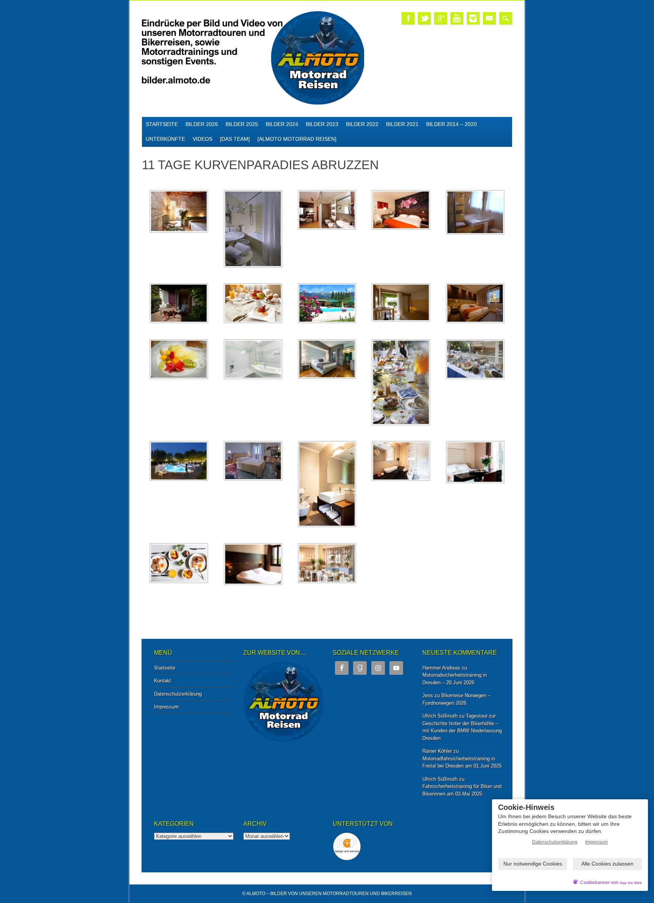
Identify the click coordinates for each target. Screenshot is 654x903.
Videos (202, 139)
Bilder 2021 (402, 124)
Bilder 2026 (201, 124)
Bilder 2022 (362, 124)
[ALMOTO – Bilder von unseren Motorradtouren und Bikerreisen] (253, 103)
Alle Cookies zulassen (607, 864)
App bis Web (631, 883)
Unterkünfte (165, 139)
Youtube (456, 18)
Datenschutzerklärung (178, 694)
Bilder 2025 (242, 124)
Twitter (424, 18)
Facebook (408, 18)
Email (489, 18)
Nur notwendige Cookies (532, 864)
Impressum (166, 707)
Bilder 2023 (322, 124)
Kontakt (162, 680)
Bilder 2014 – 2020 (451, 124)
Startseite (162, 124)
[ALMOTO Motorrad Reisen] (296, 139)
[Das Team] (235, 139)
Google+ (440, 18)
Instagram (473, 18)
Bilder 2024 (282, 124)
